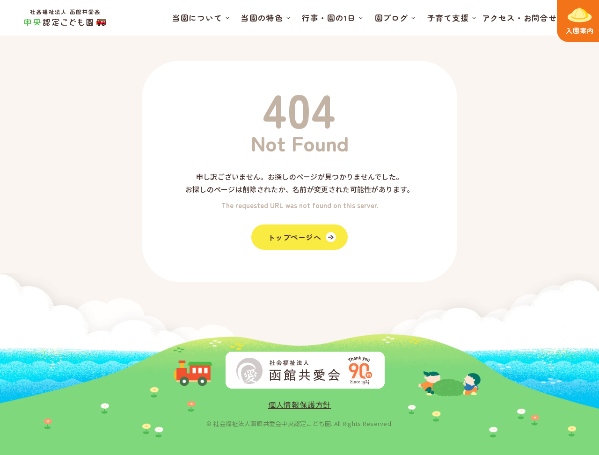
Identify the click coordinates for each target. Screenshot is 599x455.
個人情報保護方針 (299, 404)
